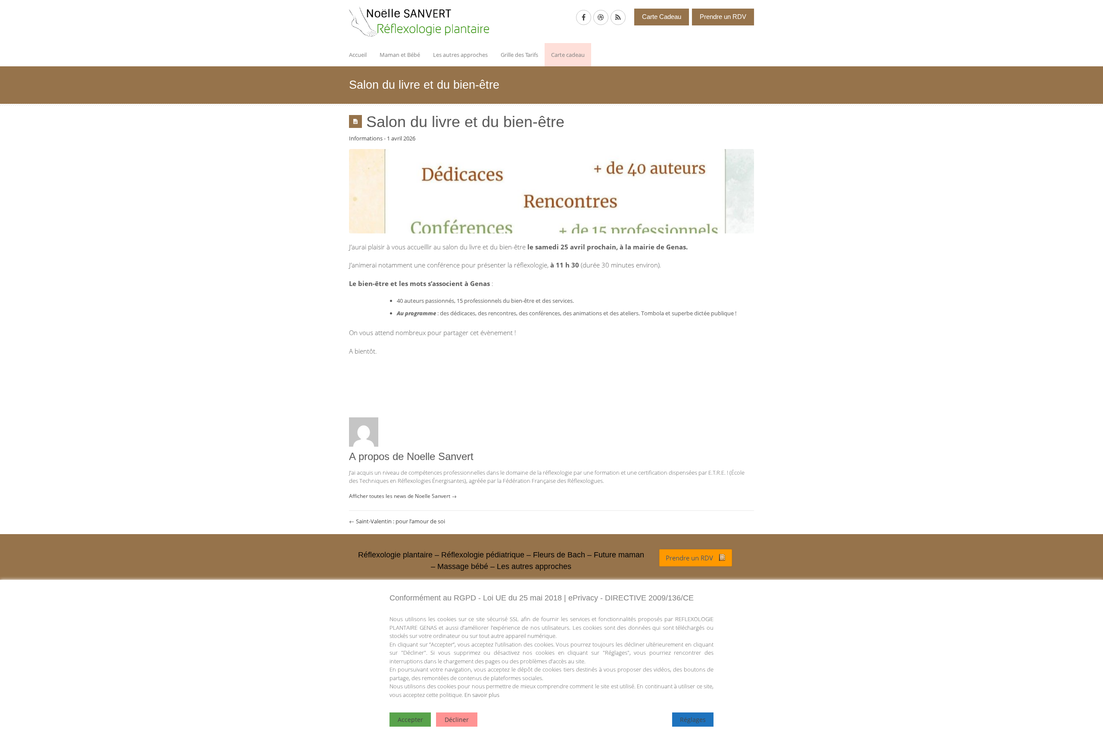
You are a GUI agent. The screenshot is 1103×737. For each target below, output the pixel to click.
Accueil (358, 55)
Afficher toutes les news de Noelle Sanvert (403, 496)
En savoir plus (481, 695)
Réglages (693, 719)
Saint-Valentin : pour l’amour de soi (397, 521)
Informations (366, 138)
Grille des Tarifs (519, 55)
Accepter (410, 719)
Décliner (457, 719)
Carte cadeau (568, 55)
